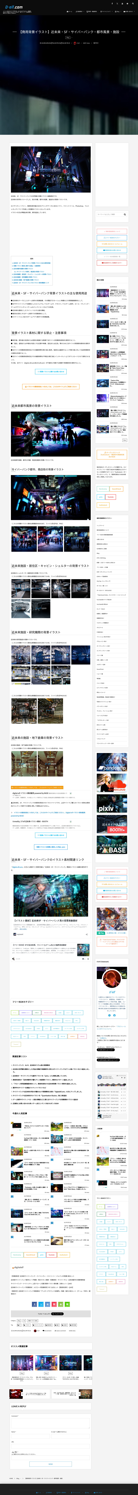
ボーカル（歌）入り (102, 586)
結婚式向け (57, 1020)
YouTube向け (29, 1028)
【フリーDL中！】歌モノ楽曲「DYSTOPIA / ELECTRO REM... (70, 1378)
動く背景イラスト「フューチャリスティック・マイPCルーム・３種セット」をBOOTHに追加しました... (118, 339)
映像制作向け (47, 1020)
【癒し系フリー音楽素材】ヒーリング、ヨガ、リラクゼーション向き (36, 1200)
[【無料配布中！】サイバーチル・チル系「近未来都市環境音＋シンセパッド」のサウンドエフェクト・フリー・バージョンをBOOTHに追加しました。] (22, 1362)
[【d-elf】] (14, 7)
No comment (47, 1331)
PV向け (38, 1028)
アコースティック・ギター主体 (105, 743)
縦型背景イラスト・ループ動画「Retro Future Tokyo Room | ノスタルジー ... (118, 368)
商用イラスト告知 (32, 1321)
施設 (57, 1325)
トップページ (100, 525)
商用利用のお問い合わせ (113, 250)
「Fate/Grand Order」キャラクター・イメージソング (111, 595)
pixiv (42, 1255)
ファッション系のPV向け (103, 637)
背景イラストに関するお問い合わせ (52, 372)
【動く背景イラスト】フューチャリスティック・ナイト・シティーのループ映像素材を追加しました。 (118, 413)
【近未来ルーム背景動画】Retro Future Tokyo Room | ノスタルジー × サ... (118, 354)
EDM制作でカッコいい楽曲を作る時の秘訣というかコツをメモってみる (36, 1241)
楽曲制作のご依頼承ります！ (113, 263)
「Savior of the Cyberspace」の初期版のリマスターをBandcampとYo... (118, 383)
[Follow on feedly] (127, 4)
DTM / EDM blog (101, 558)
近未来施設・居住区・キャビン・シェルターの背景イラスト (32, 274)
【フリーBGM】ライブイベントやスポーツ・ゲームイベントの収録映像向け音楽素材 (76, 1227)
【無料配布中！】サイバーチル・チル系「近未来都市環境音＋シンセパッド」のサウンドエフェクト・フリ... (118, 293)
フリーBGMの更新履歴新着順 (105, 535)
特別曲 (98, 678)
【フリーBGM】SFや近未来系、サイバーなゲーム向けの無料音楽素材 (76, 1139)
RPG (77, 1020)
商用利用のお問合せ (48, 1012)
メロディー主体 (101, 664)
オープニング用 (68, 1028)
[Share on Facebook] (112, 4)
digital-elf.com (17, 867)
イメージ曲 (100, 655)
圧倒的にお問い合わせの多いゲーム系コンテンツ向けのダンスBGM (36, 1103)
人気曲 (59, 1012)
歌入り (27, 1020)
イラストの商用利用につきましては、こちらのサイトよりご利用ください (52, 387)
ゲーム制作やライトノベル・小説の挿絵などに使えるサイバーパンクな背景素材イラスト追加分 (45, 1099)
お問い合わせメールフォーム (113, 244)
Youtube (52, 1255)
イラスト (27, 1325)
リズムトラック (101, 739)
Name (13, 1432)
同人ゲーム (15, 1036)
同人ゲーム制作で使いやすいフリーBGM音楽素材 (36, 1151)
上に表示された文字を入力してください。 (23, 1454)
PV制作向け (100, 632)
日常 (25, 1036)
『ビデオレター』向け (103, 720)
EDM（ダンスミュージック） (105, 572)
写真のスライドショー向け (104, 702)
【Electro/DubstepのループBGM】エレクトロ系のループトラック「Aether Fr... (118, 398)
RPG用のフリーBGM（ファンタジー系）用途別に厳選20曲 (76, 1163)
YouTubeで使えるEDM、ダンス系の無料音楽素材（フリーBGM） (36, 1139)
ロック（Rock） (101, 609)
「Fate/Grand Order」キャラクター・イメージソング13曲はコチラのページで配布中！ (112, 942)
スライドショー (16, 1028)
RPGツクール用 (101, 725)
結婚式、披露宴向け (102, 614)
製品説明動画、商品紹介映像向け (106, 697)
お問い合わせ (100, 539)
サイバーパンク (38, 1325)
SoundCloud (30, 1255)
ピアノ (46, 1028)
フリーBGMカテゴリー (113, 238)
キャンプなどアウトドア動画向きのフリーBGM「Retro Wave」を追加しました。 (76, 1188)
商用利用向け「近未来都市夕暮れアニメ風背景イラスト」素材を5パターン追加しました (43, 1080)
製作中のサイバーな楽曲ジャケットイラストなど (29, 1088)
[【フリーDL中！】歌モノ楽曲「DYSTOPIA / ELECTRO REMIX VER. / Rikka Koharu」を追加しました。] (70, 1362)
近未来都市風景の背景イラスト (22, 269)
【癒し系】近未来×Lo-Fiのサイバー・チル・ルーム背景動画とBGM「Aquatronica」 (118, 309)
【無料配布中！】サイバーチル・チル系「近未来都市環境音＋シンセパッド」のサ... (22, 1379)
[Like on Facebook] (114, 1015)
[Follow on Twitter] (117, 4)
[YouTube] (122, 4)
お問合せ (37, 1012)
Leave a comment (61, 1331)
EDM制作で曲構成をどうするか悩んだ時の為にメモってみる (76, 1176)
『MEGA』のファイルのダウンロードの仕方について (36, 1127)
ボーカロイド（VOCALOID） (104, 590)
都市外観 (73, 1325)
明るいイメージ (101, 692)
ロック (68, 1012)
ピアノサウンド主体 (102, 688)
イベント (33, 1036)
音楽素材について (26, 1012)
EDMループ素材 (16, 1020)
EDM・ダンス (78, 1012)
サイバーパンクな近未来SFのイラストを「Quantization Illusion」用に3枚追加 (40, 1096)
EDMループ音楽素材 (102, 576)
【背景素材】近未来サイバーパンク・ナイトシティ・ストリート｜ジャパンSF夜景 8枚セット (42, 1276)
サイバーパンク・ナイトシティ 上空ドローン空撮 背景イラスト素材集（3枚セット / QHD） (42, 1284)
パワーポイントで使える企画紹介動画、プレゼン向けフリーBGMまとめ (76, 1200)
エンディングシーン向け (103, 651)
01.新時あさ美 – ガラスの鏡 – (117, 933)
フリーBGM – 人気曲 (102, 567)
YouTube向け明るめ (102, 604)
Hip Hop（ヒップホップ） (104, 581)
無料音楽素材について (113, 231)
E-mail (53, 1432)
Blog (68, 37)
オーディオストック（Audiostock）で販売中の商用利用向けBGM (112, 454)
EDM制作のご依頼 (102, 549)
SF (19, 1325)
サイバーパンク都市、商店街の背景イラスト (29, 272)
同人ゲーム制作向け (102, 729)
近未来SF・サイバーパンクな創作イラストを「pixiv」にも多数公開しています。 (40, 1076)
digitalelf (18, 1267)
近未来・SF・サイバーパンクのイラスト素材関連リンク (30, 283)
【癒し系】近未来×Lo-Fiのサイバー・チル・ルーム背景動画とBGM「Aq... (46, 1378)
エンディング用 (80, 1028)
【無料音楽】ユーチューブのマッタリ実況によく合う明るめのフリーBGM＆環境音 (36, 1228)
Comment (14, 1416)
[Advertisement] (50, 236)
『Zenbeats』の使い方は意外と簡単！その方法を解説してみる (36, 1188)
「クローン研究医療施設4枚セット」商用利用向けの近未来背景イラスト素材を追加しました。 (45, 1084)
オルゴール (67, 1020)
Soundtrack (42, 1036)
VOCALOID (36, 1020)
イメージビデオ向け (102, 715)
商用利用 (82, 1036)
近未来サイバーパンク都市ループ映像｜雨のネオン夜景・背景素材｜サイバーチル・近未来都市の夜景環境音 (48, 1280)
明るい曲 (63, 1036)
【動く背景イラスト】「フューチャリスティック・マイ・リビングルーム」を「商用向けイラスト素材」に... (118, 429)
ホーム (14, 1012)
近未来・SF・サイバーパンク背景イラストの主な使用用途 (31, 263)
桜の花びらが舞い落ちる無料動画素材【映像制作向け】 (76, 1151)
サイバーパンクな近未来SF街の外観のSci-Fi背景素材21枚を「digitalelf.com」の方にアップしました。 (48, 1092)
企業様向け (72, 1036)
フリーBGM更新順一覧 (113, 257)
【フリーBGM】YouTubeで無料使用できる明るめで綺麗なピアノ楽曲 (36, 1163)
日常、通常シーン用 (102, 660)
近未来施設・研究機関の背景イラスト (24, 277)
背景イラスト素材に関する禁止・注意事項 (26, 266)
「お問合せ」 (103, 1038)
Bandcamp (17, 1255)
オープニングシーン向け (103, 646)
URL (12, 1442)
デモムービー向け (101, 641)
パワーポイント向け (102, 706)
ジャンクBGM (100, 683)
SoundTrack (100, 669)
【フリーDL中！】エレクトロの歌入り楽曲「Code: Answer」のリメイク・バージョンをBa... (76, 1213)
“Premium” (16, 1044)
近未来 (65, 1325)
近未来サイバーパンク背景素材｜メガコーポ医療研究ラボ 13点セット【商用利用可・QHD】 (42, 1287)
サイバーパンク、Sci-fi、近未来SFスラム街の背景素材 (31, 1065)
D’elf (112, 992)
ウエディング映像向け (103, 623)
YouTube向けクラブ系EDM (104, 600)
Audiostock (64, 1255)
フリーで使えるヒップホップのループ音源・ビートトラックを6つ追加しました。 (36, 1176)
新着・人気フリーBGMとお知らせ (106, 562)
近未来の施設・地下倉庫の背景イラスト (25, 280)
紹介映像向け (56, 1028)
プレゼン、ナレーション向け (104, 711)
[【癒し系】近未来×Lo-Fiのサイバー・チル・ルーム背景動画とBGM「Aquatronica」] (46, 1362)
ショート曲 (53, 1036)
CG (24, 1321)
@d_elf (46, 1314)
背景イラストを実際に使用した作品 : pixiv (50, 847)
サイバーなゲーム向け (103, 734)
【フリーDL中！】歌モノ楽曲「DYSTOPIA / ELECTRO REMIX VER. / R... (36, 1213)
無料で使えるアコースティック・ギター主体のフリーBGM (76, 1241)
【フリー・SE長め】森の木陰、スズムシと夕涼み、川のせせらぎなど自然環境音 (76, 1127)
